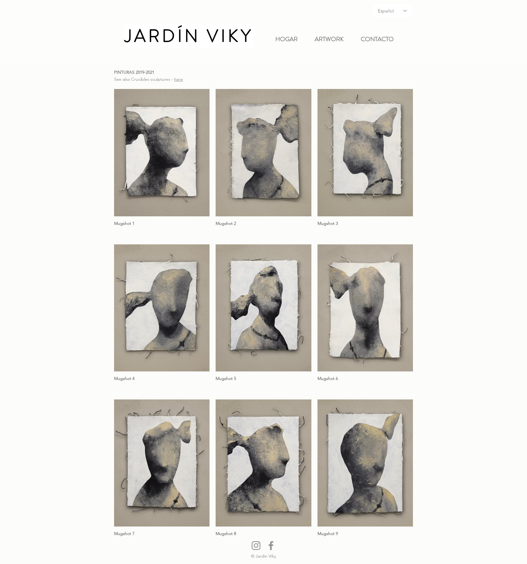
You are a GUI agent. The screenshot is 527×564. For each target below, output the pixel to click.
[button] (333, 39)
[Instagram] (256, 546)
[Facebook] (271, 546)
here (178, 79)
